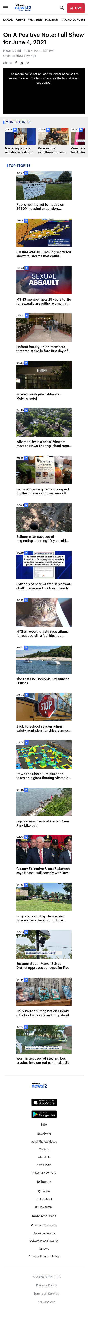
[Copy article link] (27, 63)
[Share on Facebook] (16, 63)
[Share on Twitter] (21, 63)
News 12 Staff (12, 50)
